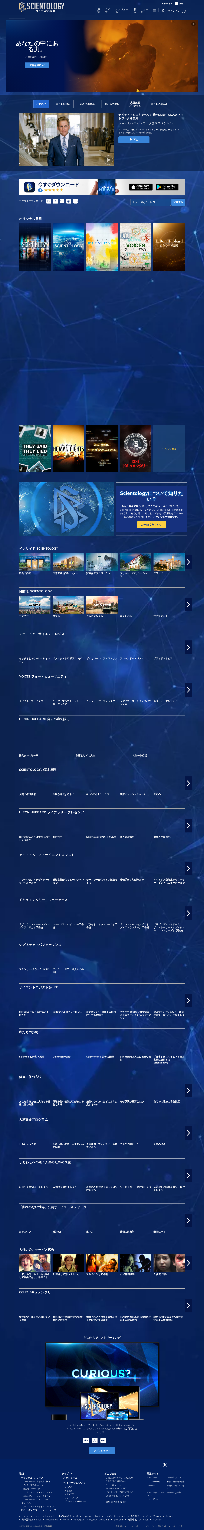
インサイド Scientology (33, 1485)
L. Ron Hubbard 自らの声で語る (36, 1481)
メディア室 (69, 1494)
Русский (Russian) (99, 1519)
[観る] (35, 297)
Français (157, 1519)
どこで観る (110, 1473)
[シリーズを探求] (35, 247)
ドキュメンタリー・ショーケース (38, 1509)
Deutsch (49, 1515)
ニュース (144, 11)
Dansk (37, 1515)
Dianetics (151, 1485)
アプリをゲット (102, 1450)
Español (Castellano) (115, 1515)
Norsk (66, 1519)
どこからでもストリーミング (102, 1337)
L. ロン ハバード (154, 1481)
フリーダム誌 (152, 1499)
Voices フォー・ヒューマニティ (36, 1496)
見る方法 (68, 1490)
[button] (15, 562)
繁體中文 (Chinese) (138, 1519)
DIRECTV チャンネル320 (119, 1477)
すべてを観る (169, 448)
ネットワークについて (74, 1482)
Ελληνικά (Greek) (68, 1515)
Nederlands (52, 1519)
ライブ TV (67, 1473)
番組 (135, 11)
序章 (98, 11)
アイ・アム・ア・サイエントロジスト (39, 1506)
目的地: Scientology (31, 1488)
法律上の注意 (177, 1526)
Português (79, 1519)
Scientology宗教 (174, 1492)
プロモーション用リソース (76, 1501)
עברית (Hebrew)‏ (139, 1515)
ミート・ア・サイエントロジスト (37, 1492)
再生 (135, 139)
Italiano (169, 1515)
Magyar (157, 1515)
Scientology (152, 1477)
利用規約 (119, 1526)
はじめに (68, 1487)
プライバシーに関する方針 (156, 1526)
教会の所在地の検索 (176, 1481)
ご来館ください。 (151, 524)
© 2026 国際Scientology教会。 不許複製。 (36, 1526)
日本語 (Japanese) (31, 1519)
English (25, 1515)
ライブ (107, 11)
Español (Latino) (91, 1515)
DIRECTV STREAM (116, 1481)
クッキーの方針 (134, 1526)
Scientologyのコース (176, 1477)
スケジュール (121, 11)
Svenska (118, 1519)
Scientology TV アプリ (117, 1495)
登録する (178, 202)
